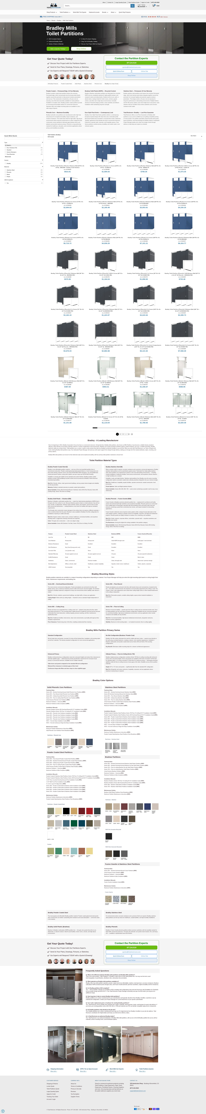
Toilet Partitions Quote (53, 1089)
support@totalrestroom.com (138, 1091)
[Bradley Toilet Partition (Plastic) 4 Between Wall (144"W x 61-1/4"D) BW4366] (106, 224)
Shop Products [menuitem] (51, 12)
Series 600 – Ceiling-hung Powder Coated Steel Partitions (62, 762)
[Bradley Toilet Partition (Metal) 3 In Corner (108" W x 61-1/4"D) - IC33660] (182, 403)
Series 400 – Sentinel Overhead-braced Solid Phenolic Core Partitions (65, 692)
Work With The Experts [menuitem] (79, 12)
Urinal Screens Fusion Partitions (114, 872)
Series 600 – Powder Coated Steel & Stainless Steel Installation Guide (65, 789)
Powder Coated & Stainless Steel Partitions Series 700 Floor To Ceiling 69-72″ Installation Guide (72, 776)
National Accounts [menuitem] (94, 12)
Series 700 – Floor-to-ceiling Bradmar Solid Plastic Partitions (121, 769)
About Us (73, 1083)
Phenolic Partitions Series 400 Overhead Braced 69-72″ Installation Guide (66, 709)
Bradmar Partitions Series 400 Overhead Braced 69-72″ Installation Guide (124, 782)
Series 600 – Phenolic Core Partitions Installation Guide (62, 717)
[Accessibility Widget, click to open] (2, 1111)
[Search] (133, 6)
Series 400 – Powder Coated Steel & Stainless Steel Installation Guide (65, 785)
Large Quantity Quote (53, 1091)
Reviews (73, 1091)
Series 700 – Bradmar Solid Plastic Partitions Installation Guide (121, 786)
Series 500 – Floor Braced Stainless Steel (116, 696)
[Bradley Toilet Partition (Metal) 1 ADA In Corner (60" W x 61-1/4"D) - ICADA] (144, 367)
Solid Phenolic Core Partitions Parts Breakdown (60, 730)
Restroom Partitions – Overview (56, 701)
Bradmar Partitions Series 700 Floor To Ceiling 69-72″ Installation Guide (124, 780)
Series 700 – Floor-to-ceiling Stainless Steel (117, 699)
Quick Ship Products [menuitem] (125, 12)
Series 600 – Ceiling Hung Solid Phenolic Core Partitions (62, 696)
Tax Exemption (75, 1094)
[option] (24, 148)
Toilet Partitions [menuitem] (64, 12)
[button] (23, 142)
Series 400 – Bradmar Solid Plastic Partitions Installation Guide (121, 784)
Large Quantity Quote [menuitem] (120, 2)
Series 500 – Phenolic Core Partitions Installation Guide (62, 715)
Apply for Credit (51, 1094)
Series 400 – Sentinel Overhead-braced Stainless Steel (120, 692)
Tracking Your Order (52, 1096)
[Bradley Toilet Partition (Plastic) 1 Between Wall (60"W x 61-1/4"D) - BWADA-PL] (144, 152)
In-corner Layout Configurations (56, 783)
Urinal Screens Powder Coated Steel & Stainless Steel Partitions (64, 766)
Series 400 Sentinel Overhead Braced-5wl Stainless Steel (120, 694)
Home (48, 20)
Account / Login (51, 1099)
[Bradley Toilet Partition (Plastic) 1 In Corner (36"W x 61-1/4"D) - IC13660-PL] (106, 152)
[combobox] (196, 136)
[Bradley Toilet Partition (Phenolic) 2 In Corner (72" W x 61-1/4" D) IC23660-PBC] (67, 296)
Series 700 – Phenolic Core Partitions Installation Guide (62, 719)
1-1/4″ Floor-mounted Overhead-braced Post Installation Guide (64, 780)
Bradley (59, 20)
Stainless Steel (88, 83)
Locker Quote (50, 1086)
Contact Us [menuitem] (110, 2)
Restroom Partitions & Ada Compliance (57, 703)
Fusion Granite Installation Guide (114, 882)
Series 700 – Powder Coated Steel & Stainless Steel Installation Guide (65, 791)
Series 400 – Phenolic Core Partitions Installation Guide (62, 713)
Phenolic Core (98, 83)
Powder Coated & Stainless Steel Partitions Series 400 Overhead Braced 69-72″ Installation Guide (72, 778)
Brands (53, 20)
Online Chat (144, 71)
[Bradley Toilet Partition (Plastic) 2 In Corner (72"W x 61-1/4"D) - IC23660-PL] (67, 188)
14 (128, 434)
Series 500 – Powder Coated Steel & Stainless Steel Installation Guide (65, 787)
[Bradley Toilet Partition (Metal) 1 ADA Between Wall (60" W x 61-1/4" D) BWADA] (67, 367)
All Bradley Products (53, 83)
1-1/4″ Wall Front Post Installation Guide (58, 781)
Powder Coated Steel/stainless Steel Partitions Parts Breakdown (64, 799)
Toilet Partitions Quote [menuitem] (133, 2)
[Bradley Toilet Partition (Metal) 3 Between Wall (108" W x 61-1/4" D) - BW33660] (144, 403)
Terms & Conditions (76, 1086)
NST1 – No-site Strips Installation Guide (58, 720)
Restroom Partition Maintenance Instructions (59, 728)
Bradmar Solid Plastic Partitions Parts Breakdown (118, 792)
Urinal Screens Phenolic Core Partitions (58, 699)
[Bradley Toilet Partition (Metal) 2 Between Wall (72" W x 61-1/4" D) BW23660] (67, 403)
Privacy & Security (76, 1089)
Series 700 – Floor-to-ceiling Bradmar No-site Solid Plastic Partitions (123, 767)
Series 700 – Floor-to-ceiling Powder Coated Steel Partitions (63, 764)
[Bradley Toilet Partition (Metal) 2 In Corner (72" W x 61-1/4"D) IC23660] (106, 403)
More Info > (83, 1071)
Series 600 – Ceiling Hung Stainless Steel (116, 698)
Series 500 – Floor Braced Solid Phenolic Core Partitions (62, 694)
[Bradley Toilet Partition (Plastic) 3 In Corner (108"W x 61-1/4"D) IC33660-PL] (182, 188)
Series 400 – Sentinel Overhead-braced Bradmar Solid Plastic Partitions (124, 763)
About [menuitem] (104, 2)
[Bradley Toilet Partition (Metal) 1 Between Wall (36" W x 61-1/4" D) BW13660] (182, 367)
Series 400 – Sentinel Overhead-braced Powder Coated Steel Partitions (66, 760)
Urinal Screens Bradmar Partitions (114, 771)
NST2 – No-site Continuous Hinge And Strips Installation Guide (64, 722)
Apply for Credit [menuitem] (145, 2)
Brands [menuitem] (104, 12)
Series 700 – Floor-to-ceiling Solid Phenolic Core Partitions (62, 698)
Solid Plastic (78, 83)
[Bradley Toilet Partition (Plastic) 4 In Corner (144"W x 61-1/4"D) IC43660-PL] (67, 224)
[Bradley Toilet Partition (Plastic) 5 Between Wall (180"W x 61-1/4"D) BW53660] (182, 224)
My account (141, 6)
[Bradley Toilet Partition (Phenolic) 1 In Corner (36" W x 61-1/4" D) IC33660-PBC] (144, 260)
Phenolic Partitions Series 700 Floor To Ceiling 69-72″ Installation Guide (66, 711)
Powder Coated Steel (66, 83)
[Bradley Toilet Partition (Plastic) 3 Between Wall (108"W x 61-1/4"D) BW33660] (144, 188)
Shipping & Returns (52, 1083)
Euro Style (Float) (111, 83)
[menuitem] (155, 2)
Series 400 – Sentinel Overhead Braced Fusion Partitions (120, 870)
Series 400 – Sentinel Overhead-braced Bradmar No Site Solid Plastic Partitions (126, 765)
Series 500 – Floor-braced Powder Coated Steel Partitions (62, 758)
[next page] (131, 434)
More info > (54, 1071)
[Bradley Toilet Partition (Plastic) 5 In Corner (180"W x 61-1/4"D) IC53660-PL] (144, 224)
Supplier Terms (75, 1096)
